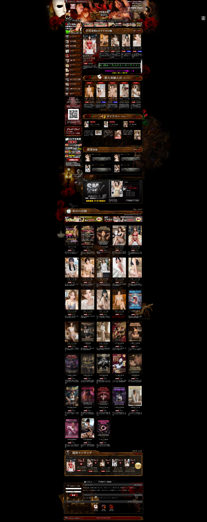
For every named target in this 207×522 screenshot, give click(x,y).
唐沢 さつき (136, 48)
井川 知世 (112, 98)
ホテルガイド (106, 490)
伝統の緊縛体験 (87, 439)
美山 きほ (102, 343)
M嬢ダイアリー (124, 487)
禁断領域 (88, 343)
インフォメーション (106, 497)
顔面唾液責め (135, 375)
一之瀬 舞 (113, 124)
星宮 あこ (116, 467)
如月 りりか (125, 48)
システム (101, 487)
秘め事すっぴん (135, 407)
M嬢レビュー (133, 487)
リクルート (115, 497)
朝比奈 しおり (123, 98)
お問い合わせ (96, 497)
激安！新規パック (87, 246)
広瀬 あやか (103, 279)
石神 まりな (71, 311)
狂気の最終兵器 (103, 375)
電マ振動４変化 (71, 407)
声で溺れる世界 (119, 343)
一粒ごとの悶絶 (103, 439)
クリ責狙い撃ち (119, 375)
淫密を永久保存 (119, 407)
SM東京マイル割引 (96, 490)
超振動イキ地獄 (71, 375)
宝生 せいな (114, 48)
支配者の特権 (87, 407)
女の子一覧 (116, 487)
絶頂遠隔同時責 (135, 311)
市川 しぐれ (94, 124)
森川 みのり (104, 48)
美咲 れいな (119, 279)
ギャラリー (86, 490)
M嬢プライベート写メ (116, 490)
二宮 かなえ (87, 279)
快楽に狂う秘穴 (103, 407)
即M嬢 (125, 490)
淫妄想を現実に (87, 375)
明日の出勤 (94, 487)
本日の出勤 (86, 487)
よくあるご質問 (87, 497)
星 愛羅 (132, 124)
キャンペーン (108, 487)
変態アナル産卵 (135, 343)
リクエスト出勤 (103, 246)
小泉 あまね (100, 98)
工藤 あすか (134, 246)
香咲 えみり (134, 279)
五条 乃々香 (87, 60)
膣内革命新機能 (71, 439)
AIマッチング (72, 246)
